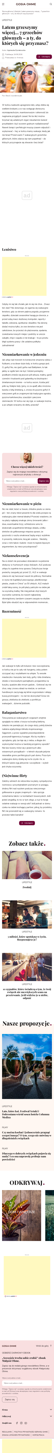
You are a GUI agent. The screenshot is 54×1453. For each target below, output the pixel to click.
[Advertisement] (23, 276)
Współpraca (38, 1435)
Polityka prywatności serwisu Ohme (31, 1432)
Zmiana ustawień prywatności (16, 1435)
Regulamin (7, 1432)
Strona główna (7, 11)
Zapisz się (44, 481)
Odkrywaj (6, 1416)
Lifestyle (17, 11)
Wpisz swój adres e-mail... (11, 1378)
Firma (5, 1410)
